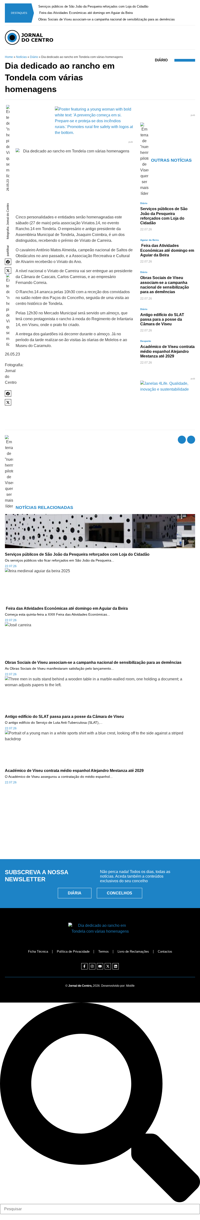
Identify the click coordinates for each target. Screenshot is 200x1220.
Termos (103, 951)
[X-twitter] (108, 966)
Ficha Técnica (38, 951)
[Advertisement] (100, 833)
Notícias (21, 57)
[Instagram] (92, 966)
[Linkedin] (115, 966)
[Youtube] (100, 966)
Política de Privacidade (73, 951)
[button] (8, 262)
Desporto (145, 341)
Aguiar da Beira (149, 240)
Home (9, 57)
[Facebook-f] (84, 966)
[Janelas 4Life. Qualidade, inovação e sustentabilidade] (167, 389)
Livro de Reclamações (133, 951)
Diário (34, 57)
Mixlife (130, 985)
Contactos (165, 951)
